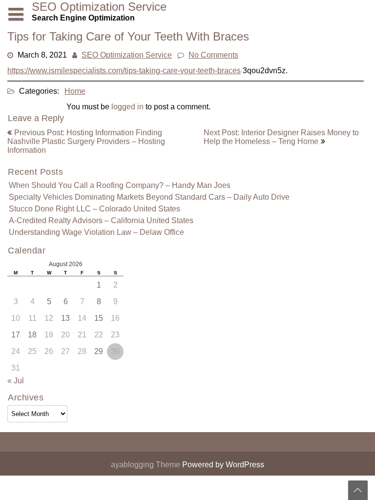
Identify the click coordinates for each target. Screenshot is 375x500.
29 (98, 351)
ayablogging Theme (146, 464)
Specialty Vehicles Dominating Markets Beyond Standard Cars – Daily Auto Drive (149, 197)
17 (15, 335)
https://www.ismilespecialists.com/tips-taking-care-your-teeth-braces (124, 70)
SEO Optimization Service (127, 55)
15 (98, 318)
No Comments (213, 55)
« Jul (15, 380)
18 (32, 335)
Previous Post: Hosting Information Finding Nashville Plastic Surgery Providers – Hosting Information (86, 141)
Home (74, 91)
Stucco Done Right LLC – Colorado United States (94, 209)
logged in (127, 107)
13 (65, 318)
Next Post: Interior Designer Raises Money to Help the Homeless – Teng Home (281, 137)
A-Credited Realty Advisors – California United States (101, 220)
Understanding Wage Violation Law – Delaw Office (96, 232)
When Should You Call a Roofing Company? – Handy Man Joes (119, 185)
